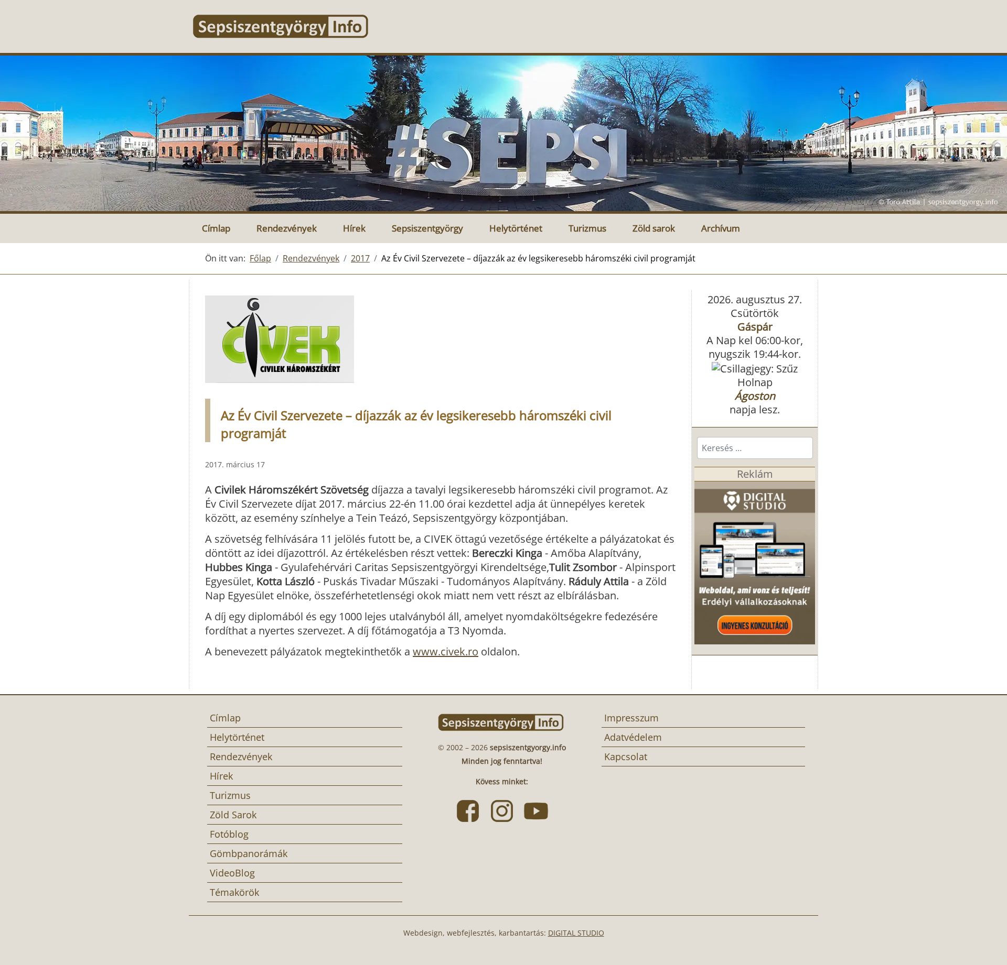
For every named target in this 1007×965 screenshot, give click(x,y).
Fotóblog (229, 834)
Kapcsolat (625, 756)
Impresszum (631, 717)
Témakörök (234, 892)
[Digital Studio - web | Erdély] (754, 561)
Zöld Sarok (233, 814)
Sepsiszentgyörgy (427, 228)
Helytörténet (515, 228)
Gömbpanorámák (248, 853)
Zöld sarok (654, 228)
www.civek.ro (445, 651)
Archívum (720, 228)
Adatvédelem (633, 737)
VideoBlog (232, 873)
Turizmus (587, 228)
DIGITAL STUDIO (576, 933)
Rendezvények (286, 228)
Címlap (216, 228)
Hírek (354, 228)
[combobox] (755, 448)
